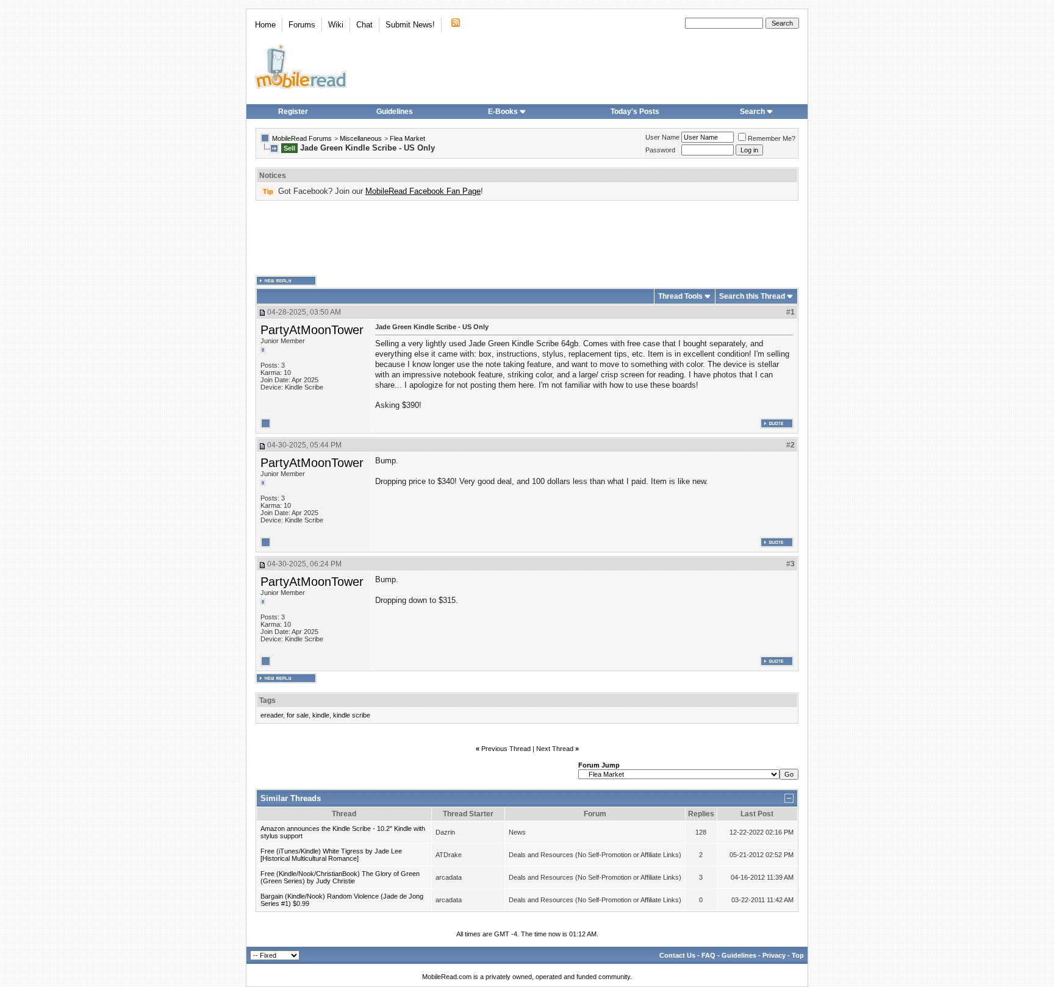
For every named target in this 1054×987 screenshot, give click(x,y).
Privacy (774, 955)
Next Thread (554, 748)
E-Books (503, 111)
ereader (271, 715)
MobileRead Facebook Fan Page (423, 191)
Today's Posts (635, 111)
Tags (267, 700)
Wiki (335, 24)
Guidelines (394, 111)
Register (293, 111)
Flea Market (407, 138)
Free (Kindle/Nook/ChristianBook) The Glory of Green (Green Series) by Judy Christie (340, 877)
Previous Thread (506, 748)
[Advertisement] (527, 238)
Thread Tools (680, 296)
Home (265, 24)
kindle (320, 715)
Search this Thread (752, 296)
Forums (302, 24)
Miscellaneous (361, 138)
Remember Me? (771, 138)
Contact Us (677, 955)
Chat (364, 24)
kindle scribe (351, 715)
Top (798, 955)
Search (752, 111)
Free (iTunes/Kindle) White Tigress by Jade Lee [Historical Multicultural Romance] (331, 854)
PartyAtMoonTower (312, 330)
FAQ (708, 955)
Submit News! (410, 24)
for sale (298, 715)
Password (660, 150)
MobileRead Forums (302, 138)
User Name (662, 137)
